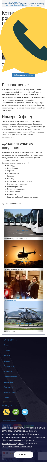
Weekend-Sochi (10, 339)
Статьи (7, 360)
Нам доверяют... (11, 300)
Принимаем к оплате (9, 421)
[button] (7, 224)
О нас (6, 345)
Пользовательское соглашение (17, 446)
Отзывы (7, 350)
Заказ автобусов (23, 230)
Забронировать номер (23, 75)
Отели (6, 397)
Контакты (8, 371)
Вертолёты (8, 381)
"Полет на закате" (23, 261)
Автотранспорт (10, 376)
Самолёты (8, 387)
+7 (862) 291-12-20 (10, 405)
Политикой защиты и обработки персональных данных (18, 442)
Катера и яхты (10, 392)
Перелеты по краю (24, 323)
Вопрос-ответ (9, 366)
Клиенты (7, 355)
